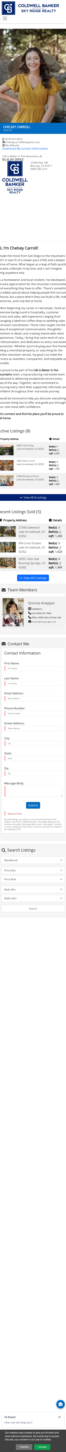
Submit (33, 805)
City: (7, 738)
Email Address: (14, 693)
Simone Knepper (41, 603)
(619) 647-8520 (13, 139)
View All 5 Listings (35, 578)
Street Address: (14, 723)
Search (33, 908)
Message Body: (14, 783)
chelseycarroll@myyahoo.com (22, 142)
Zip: (6, 768)
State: (8, 753)
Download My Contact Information (25, 148)
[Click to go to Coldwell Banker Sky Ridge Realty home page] (30, 7)
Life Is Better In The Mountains (20, 156)
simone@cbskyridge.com (44, 621)
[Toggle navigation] (5, 18)
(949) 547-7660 (43, 613)
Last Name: (11, 678)
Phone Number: (14, 708)
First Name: (11, 663)
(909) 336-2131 (45, 617)
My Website (12, 145)
